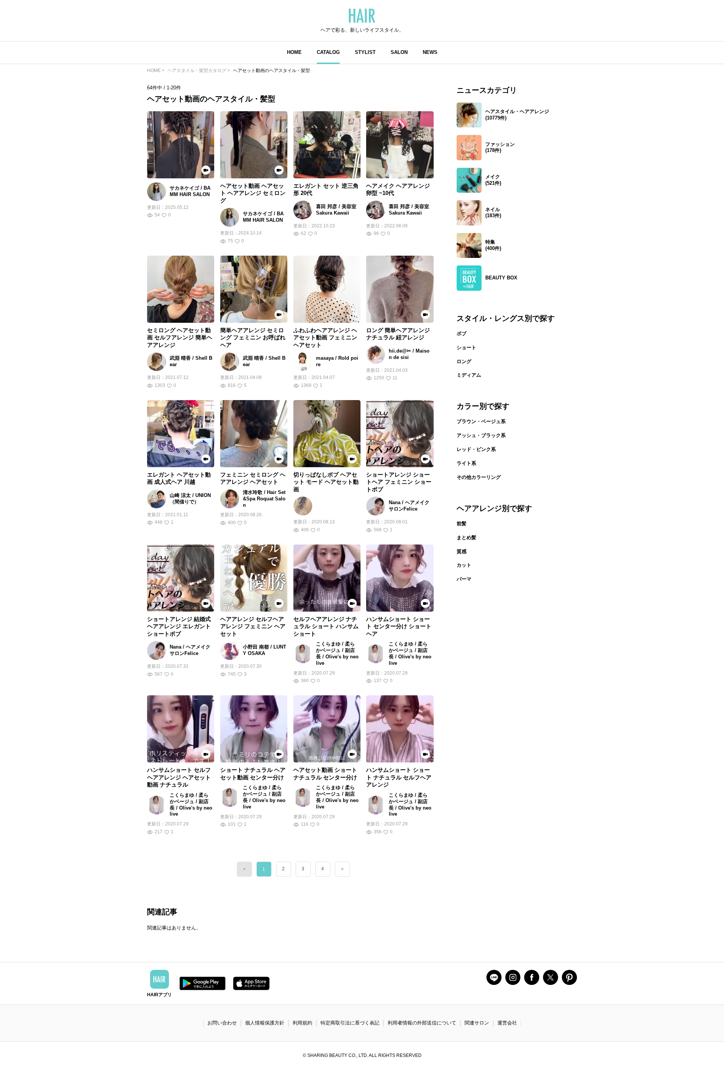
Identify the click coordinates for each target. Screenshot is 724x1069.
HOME (294, 52)
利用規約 (302, 1023)
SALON (399, 52)
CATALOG (328, 52)
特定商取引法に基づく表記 (350, 1023)
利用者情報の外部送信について (422, 1023)
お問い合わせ (222, 1023)
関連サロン (477, 1023)
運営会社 (507, 1023)
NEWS (430, 52)
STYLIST (365, 52)
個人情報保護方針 (264, 1023)
